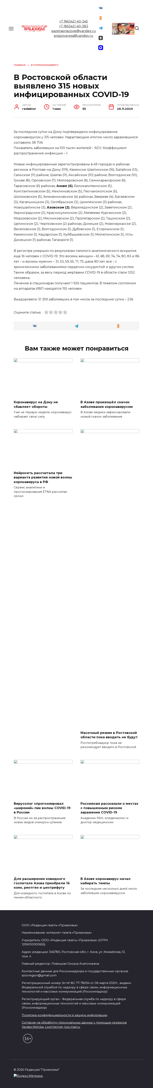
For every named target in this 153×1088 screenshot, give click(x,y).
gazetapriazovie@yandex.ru (73, 31)
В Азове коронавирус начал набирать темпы (105, 881)
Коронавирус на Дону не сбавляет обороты (36, 404)
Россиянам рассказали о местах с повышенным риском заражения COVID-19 (109, 808)
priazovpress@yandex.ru (73, 36)
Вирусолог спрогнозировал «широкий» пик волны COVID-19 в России (42, 808)
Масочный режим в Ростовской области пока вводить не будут (109, 735)
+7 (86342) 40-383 (73, 26)
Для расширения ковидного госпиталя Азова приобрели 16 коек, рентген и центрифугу (42, 883)
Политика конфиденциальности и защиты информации (64, 1015)
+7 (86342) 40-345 (73, 21)
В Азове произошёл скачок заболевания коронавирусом (106, 404)
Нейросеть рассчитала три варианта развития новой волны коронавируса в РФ (43, 477)
